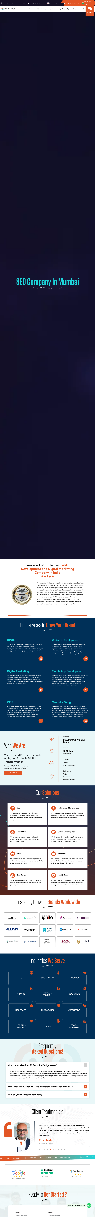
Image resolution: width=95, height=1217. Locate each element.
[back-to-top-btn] (89, 1211)
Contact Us (80, 9)
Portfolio (73, 9)
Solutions (52, 9)
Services (43, 9)
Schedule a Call (13, 772)
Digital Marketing (64, 9)
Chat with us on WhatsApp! (76, 1205)
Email (50, 1212)
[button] (39, 1149)
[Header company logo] (8, 9)
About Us (36, 9)
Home (30, 9)
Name (17, 1212)
